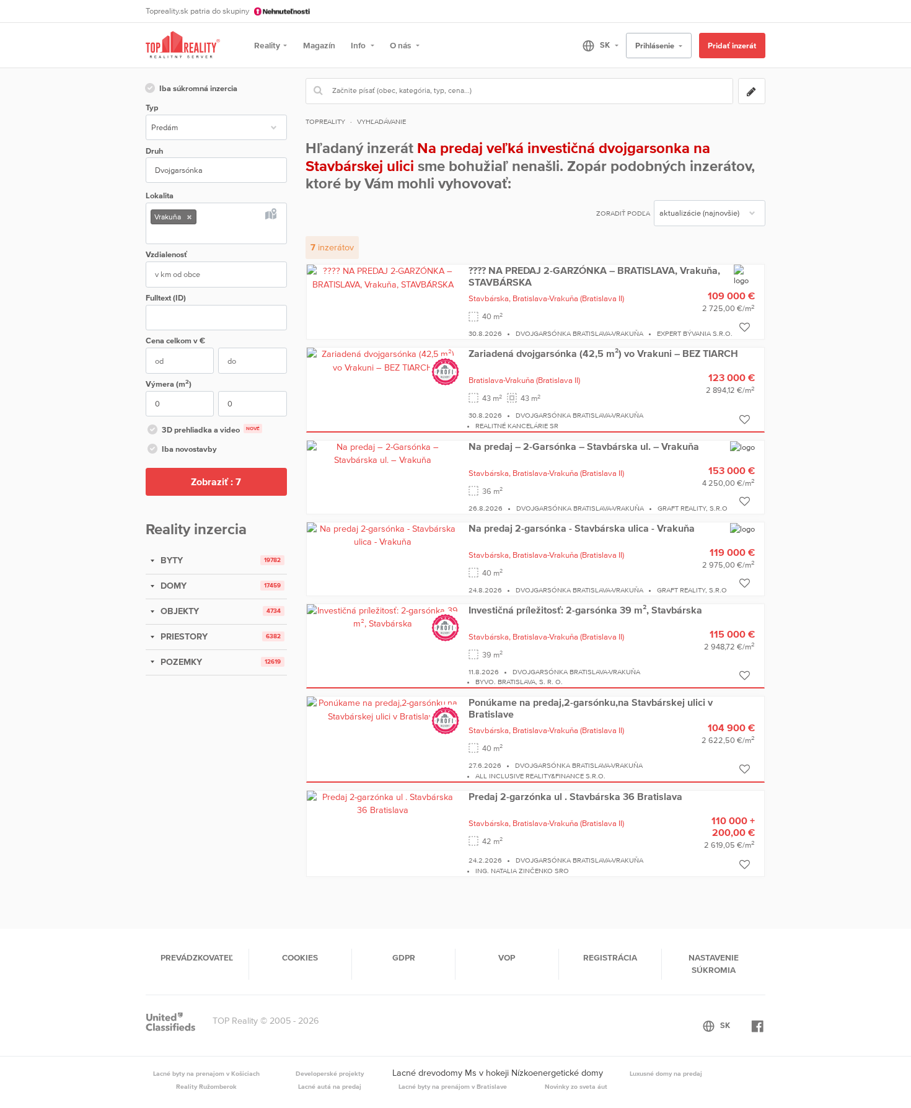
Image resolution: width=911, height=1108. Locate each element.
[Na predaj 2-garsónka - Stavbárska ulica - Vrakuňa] (383, 535)
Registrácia (610, 957)
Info (359, 45)
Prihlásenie (655, 45)
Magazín (319, 45)
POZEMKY (180, 662)
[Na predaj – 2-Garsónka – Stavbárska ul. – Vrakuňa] (383, 453)
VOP (506, 957)
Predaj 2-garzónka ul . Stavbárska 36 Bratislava (575, 796)
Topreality (325, 121)
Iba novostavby (189, 449)
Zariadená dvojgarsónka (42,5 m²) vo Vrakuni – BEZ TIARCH (603, 353)
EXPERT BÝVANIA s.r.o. (695, 333)
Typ (152, 107)
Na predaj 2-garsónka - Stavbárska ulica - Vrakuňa (582, 528)
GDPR (403, 957)
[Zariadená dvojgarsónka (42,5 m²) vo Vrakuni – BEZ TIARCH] (383, 360)
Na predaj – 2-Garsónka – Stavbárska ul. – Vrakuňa (584, 446)
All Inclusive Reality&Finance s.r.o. (540, 776)
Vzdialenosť (166, 254)
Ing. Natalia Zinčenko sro (522, 870)
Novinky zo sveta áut (576, 1086)
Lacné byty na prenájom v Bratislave (452, 1086)
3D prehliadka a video (211, 429)
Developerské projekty (330, 1073)
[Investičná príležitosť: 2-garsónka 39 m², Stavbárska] (383, 617)
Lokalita (160, 195)
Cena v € (175, 340)
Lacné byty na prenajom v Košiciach (206, 1073)
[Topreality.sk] (183, 45)
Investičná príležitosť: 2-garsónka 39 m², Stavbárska (585, 609)
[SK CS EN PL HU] (595, 45)
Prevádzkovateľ (197, 957)
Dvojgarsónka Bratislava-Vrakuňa (579, 333)
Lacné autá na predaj (329, 1086)
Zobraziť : (216, 481)
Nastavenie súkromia (714, 963)
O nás (401, 45)
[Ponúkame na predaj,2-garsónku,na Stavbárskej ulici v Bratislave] (383, 709)
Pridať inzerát (732, 45)
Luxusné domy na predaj (666, 1073)
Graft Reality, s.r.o (693, 508)
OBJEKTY (178, 611)
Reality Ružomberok (206, 1086)
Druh (154, 151)
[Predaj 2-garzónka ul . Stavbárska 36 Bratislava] (383, 803)
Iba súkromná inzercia (198, 88)
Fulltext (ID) (166, 297)
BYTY (170, 560)
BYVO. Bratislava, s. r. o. (519, 681)
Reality (267, 45)
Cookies (300, 957)
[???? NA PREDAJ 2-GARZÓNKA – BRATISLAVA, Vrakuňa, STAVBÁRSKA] (383, 277)
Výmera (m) (168, 383)
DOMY (172, 586)
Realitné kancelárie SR (516, 425)
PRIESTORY (183, 636)
